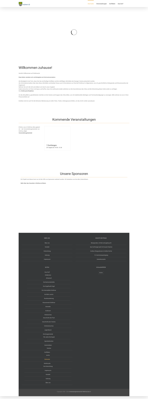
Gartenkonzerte (101, 259)
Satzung (47, 255)
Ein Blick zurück (48, 294)
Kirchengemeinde (48, 334)
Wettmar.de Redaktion (27, 91)
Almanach (49, 278)
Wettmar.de (47, 363)
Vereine (49, 348)
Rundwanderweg (49, 298)
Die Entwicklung (48, 366)
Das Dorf (47, 272)
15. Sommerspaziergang (101, 255)
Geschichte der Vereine (48, 322)
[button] (126, 3)
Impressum (47, 259)
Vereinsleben (48, 345)
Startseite (47, 359)
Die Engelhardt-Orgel (49, 286)
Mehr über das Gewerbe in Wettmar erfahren (33, 183)
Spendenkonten (48, 341)
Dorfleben (47, 352)
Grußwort (48, 310)
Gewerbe (48, 306)
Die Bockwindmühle (49, 282)
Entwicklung (47, 251)
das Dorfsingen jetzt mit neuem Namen (101, 247)
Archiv (48, 355)
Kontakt (47, 247)
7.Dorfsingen (51, 145)
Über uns (47, 243)
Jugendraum (48, 330)
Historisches (48, 314)
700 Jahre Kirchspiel (49, 337)
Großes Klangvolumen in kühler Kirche (101, 251)
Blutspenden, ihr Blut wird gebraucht (101, 243)
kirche (101, 272)
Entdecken (48, 275)
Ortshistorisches (49, 326)
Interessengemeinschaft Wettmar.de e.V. (80, 391)
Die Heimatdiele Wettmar (49, 290)
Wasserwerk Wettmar (49, 302)
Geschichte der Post (49, 318)
